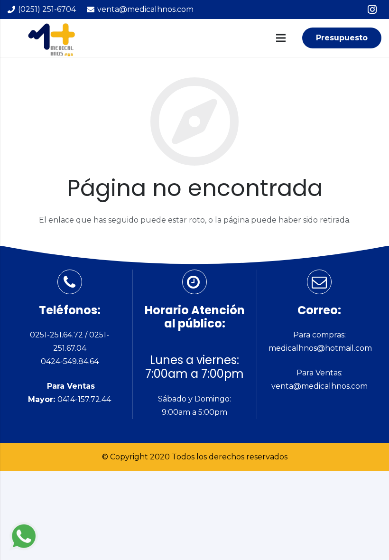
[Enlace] (23, 536)
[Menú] (281, 38)
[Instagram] (371, 9)
